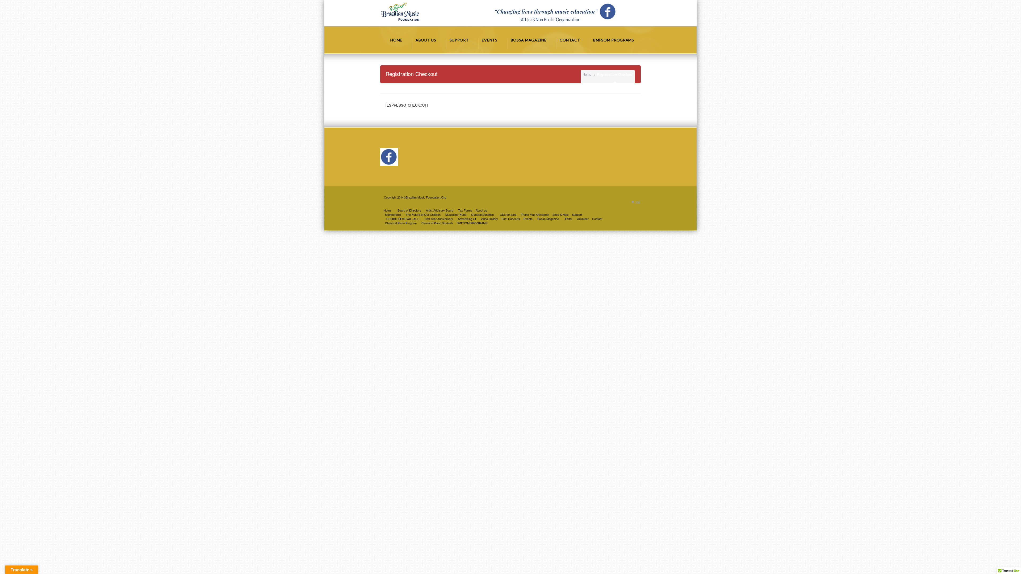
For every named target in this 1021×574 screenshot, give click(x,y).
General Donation (482, 214)
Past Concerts (510, 219)
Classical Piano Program (401, 223)
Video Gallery (489, 219)
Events (528, 219)
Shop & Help (560, 214)
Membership (393, 214)
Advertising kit (467, 219)
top (637, 202)
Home (587, 74)
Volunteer (583, 219)
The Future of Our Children (423, 214)
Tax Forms (465, 210)
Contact (597, 219)
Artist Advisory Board (439, 210)
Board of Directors (409, 210)
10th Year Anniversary (438, 219)
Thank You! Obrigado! (535, 214)
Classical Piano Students (437, 223)
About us (481, 210)
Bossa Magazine (548, 219)
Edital (568, 219)
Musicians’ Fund (455, 214)
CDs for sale (508, 214)
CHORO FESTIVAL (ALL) (403, 219)
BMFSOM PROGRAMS (472, 223)
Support (577, 214)
